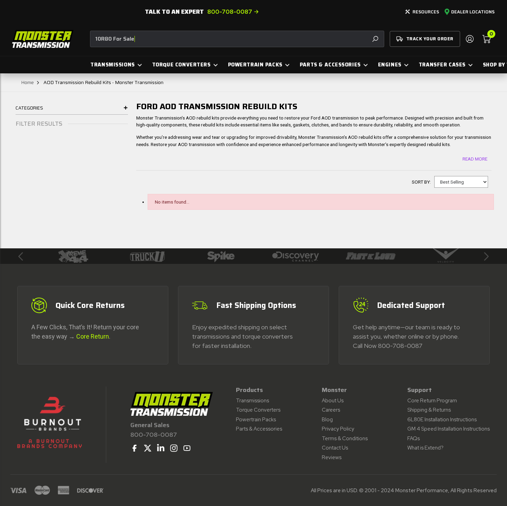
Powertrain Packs (256, 419)
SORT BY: (421, 182)
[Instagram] (174, 448)
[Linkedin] (161, 448)
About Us (333, 400)
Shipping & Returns (429, 409)
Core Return (92, 336)
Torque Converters (258, 409)
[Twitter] (147, 448)
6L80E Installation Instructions (442, 419)
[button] (20, 256)
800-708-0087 (229, 12)
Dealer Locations (473, 12)
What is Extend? (425, 447)
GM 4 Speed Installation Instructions (448, 428)
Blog (327, 419)
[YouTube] (187, 448)
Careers (331, 409)
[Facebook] (134, 448)
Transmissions (252, 400)
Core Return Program (432, 400)
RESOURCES (425, 12)
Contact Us (335, 447)
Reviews (331, 457)
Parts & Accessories (259, 428)
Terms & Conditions (345, 438)
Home (27, 82)
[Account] (469, 38)
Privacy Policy (338, 428)
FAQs (413, 438)
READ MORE (475, 159)
